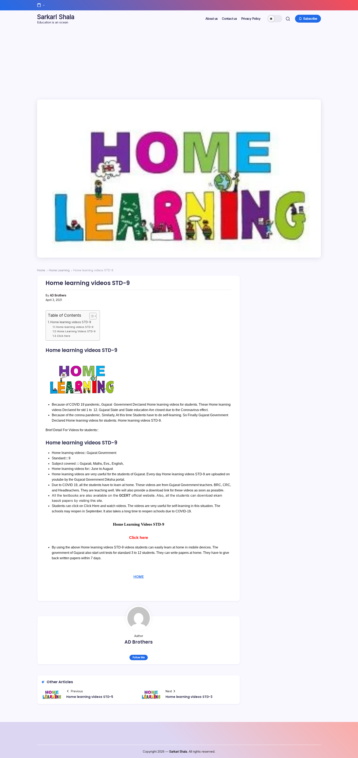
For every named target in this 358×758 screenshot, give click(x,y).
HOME (138, 577)
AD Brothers (58, 295)
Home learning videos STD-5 (89, 697)
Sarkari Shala (55, 17)
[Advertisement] (179, 58)
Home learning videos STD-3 (189, 697)
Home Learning (59, 270)
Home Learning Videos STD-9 (76, 331)
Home (41, 270)
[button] (274, 18)
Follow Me (139, 657)
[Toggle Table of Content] (91, 316)
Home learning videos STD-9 (70, 322)
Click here (63, 335)
